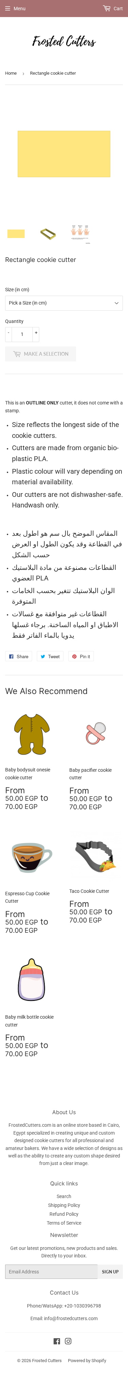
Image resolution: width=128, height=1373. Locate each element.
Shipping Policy (64, 1205)
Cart (118, 8)
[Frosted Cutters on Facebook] (56, 1342)
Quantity (14, 321)
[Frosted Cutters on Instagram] (68, 1342)
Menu (20, 8)
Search (64, 1196)
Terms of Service (64, 1223)
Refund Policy (64, 1214)
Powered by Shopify (87, 1360)
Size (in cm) (17, 289)
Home (11, 73)
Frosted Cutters (47, 1360)
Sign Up (110, 1271)
